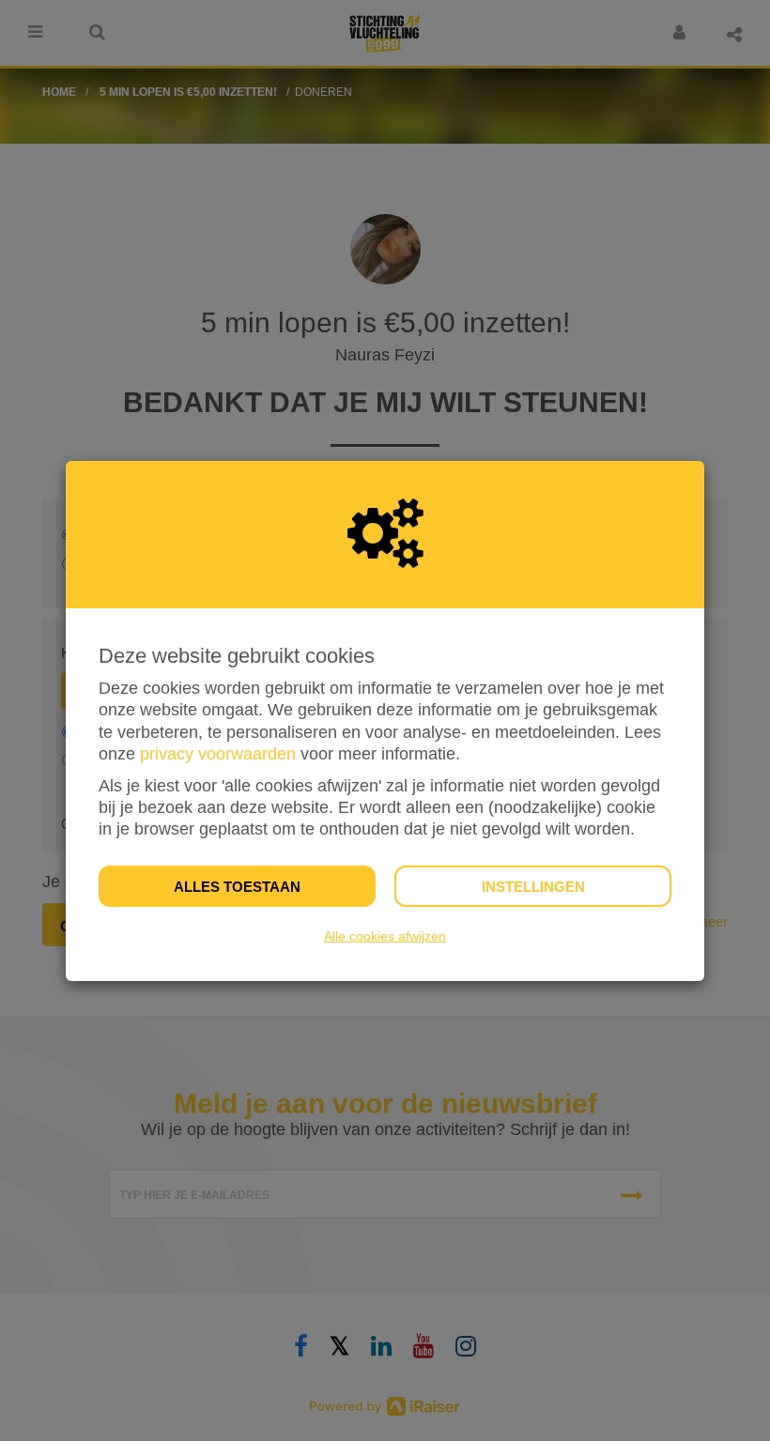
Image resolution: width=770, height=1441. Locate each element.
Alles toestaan (237, 887)
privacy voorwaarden (218, 753)
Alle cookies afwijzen (385, 935)
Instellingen (533, 887)
